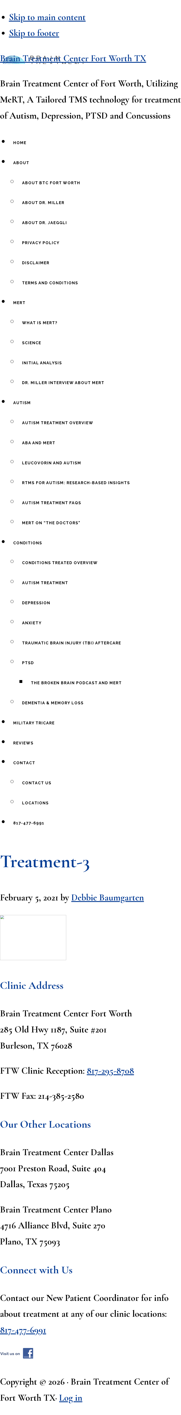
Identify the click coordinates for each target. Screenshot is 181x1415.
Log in (70, 1397)
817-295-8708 (110, 1070)
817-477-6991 (23, 1329)
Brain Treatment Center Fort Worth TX (73, 58)
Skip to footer (34, 33)
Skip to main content (47, 17)
